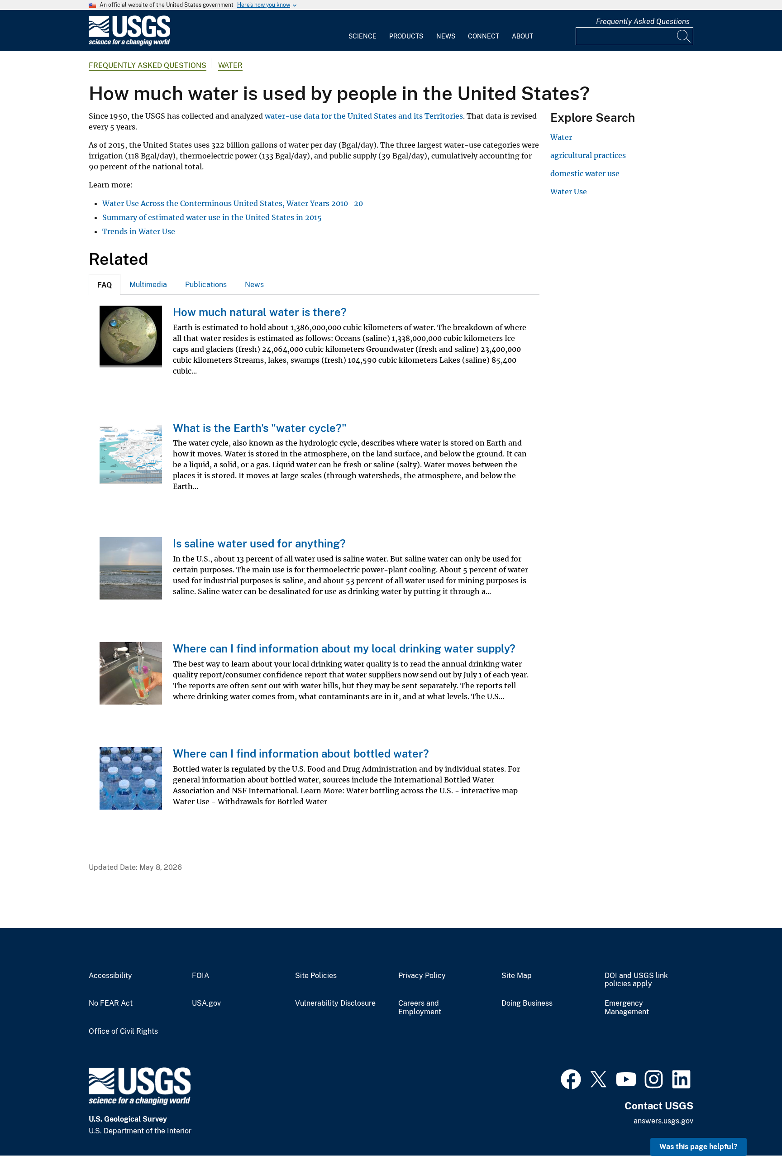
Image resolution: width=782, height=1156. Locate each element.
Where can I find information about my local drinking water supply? (344, 648)
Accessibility (110, 976)
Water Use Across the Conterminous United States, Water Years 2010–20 (232, 203)
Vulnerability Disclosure (335, 1003)
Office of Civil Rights (123, 1031)
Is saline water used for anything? (259, 543)
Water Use (568, 191)
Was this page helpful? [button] (698, 1146)
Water (230, 65)
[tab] (104, 284)
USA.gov (206, 1003)
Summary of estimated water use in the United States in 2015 (212, 217)
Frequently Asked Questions (643, 21)
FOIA (200, 976)
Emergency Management (627, 1007)
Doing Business (527, 1003)
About (522, 36)
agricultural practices (588, 155)
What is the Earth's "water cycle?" (260, 428)
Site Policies (316, 976)
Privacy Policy (422, 976)
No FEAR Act (111, 1003)
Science (362, 36)
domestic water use (585, 173)
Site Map (516, 976)
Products (406, 36)
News (445, 36)
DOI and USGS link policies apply (636, 980)
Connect (483, 36)
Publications (206, 284)
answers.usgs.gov (663, 1121)
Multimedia (148, 284)
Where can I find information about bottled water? (301, 753)
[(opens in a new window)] (571, 1078)
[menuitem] (362, 30)
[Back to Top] (749, 1123)
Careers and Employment (419, 1007)
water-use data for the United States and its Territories (364, 115)
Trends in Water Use (138, 231)
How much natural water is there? (260, 312)
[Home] (129, 43)
